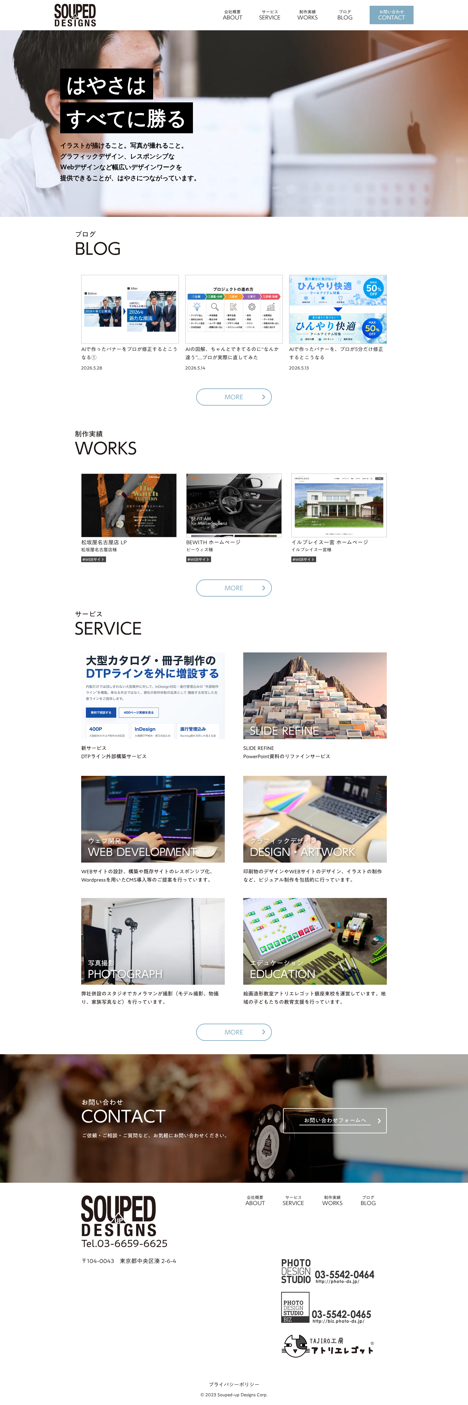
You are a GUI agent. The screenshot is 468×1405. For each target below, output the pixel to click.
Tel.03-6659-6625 (124, 1243)
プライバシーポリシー (234, 1384)
